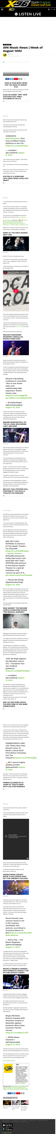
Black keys (14, 1086)
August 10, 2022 (13, 407)
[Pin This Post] (16, 78)
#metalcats (6, 224)
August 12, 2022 (13, 1044)
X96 (10, 54)
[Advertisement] (28, 29)
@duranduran (12, 935)
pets (14, 1088)
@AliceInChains (13, 138)
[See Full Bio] (26, 1083)
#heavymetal (6, 223)
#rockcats (20, 222)
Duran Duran (24, 1086)
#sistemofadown (18, 221)
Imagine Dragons (7, 1087)
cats (19, 1086)
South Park (10, 1089)
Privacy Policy (6, 1121)
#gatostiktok (13, 223)
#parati (5, 221)
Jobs (28, 1121)
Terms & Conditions (6, 1120)
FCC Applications (32, 1120)
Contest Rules (14, 1121)
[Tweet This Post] (12, 78)
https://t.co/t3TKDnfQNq (25, 758)
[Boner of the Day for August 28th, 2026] (16, 1104)
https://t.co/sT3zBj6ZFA (16, 395)
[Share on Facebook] (7, 78)
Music (14, 1087)
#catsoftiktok (21, 223)
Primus (18, 1088)
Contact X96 (22, 1121)
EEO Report (24, 1120)
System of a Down (19, 1089)
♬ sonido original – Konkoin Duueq (18, 224)
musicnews (19, 1087)
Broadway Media (16, 1132)
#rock (11, 222)
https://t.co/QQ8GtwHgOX (18, 671)
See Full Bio (21, 1083)
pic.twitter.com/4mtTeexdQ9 (19, 575)
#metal (15, 222)
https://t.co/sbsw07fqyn (17, 146)
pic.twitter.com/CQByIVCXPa (19, 398)
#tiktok (25, 220)
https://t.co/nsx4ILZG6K (20, 933)
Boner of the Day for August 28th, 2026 (16, 1108)
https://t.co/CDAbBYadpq (17, 551)
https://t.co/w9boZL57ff (17, 1033)
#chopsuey (10, 221)
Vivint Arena (19, 326)
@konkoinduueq (21, 217)
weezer (26, 1089)
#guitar (10, 553)
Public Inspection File (43, 1120)
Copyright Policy (16, 1120)
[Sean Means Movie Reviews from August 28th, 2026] (25, 1104)
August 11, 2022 (13, 947)
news (24, 1087)
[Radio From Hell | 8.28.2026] (7, 1104)
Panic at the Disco (8, 1088)
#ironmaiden (6, 222)
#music (18, 553)
